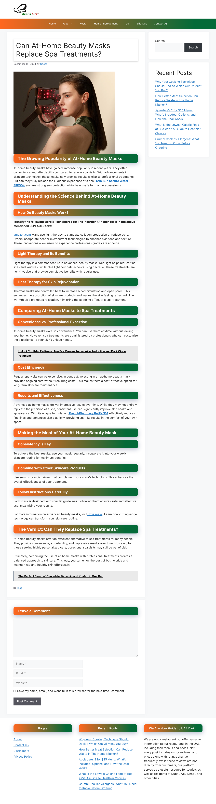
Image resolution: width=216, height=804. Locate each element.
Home (52, 23)
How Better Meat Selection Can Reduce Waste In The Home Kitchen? (176, 100)
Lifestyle (142, 23)
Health (83, 23)
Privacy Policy (23, 756)
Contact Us (21, 745)
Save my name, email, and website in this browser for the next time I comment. (71, 691)
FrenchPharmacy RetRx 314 (88, 413)
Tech (127, 23)
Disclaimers (21, 751)
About (18, 739)
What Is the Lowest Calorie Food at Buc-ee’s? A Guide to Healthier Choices (177, 129)
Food (66, 23)
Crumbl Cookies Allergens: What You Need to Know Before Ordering (177, 143)
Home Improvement (106, 23)
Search (160, 41)
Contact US (160, 23)
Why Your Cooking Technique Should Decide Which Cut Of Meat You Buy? (178, 86)
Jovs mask (94, 514)
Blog (19, 587)
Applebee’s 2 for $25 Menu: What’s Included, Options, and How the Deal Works (175, 115)
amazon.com (22, 234)
